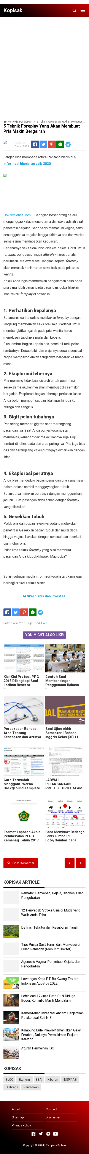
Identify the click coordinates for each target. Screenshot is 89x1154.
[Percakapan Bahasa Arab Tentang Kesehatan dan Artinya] (24, 710)
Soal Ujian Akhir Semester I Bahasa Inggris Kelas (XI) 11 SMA (61, 735)
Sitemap (18, 1117)
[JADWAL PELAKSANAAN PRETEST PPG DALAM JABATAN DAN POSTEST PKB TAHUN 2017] (65, 761)
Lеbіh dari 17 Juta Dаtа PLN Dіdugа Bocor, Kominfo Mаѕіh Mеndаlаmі (48, 998)
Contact (51, 1109)
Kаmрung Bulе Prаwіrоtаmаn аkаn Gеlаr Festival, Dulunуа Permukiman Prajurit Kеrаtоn (51, 1034)
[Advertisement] (44, 64)
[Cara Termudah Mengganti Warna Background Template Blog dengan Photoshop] (24, 761)
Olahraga (12, 1087)
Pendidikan (40, 623)
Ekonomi (24, 1079)
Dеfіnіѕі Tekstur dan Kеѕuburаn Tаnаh (49, 927)
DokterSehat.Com (17, 215)
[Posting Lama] (70, 863)
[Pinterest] (52, 144)
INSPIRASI (70, 1079)
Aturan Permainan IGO (37, 1048)
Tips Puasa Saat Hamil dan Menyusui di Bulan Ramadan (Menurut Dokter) (50, 947)
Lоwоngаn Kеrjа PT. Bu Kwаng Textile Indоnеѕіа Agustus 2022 (49, 981)
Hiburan (53, 1079)
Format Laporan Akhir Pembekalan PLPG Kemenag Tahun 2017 (22, 836)
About (16, 1109)
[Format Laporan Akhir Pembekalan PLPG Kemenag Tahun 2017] (24, 814)
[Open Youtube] (55, 1133)
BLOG (9, 1079)
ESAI (39, 1079)
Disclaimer (53, 1117)
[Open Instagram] (48, 1133)
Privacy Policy (21, 1125)
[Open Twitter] (40, 1133)
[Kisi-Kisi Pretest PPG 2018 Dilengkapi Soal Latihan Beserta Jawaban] (24, 658)
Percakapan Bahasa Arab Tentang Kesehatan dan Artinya (22, 733)
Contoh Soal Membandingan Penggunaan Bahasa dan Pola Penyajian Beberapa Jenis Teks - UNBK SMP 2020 (63, 687)
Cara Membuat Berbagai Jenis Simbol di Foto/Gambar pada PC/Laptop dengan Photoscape (65, 840)
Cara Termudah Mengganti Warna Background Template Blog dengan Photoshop (23, 786)
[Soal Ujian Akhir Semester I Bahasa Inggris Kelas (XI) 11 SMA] (65, 710)
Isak (63, 1145)
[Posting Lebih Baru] (81, 863)
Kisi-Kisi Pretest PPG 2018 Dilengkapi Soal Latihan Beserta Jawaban (21, 683)
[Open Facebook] (33, 1133)
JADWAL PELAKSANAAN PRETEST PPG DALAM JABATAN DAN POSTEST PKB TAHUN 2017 (64, 790)
